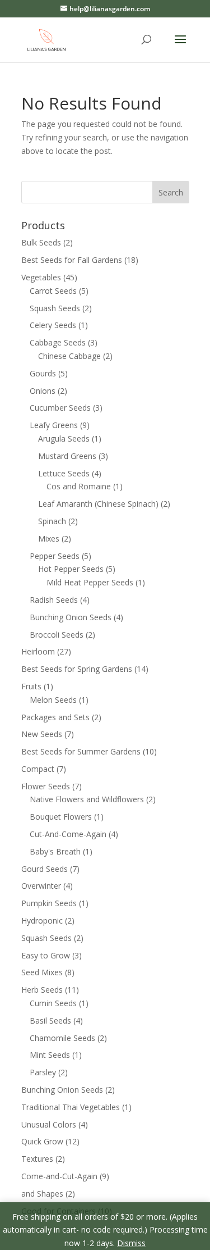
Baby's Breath (55, 851)
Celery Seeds (53, 325)
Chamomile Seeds (62, 1038)
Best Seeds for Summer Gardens (81, 751)
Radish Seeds (54, 599)
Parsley (43, 1072)
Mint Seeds (50, 1054)
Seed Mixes (42, 972)
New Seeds (41, 734)
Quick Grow (42, 1141)
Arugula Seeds (64, 438)
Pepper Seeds (55, 556)
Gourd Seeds (44, 868)
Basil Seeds (50, 1020)
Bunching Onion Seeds (70, 617)
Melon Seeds (53, 699)
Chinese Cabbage (69, 356)
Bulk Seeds (41, 242)
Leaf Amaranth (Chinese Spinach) (98, 503)
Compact (37, 768)
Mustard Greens (67, 456)
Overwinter (41, 885)
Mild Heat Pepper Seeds (89, 582)
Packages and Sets (55, 717)
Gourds (43, 373)
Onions (42, 390)
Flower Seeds (45, 786)
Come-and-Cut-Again (59, 1176)
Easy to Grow (45, 955)
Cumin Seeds (53, 1003)
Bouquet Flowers (61, 816)
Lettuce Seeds (64, 473)
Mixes (48, 538)
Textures (37, 1158)
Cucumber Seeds (60, 407)
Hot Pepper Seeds (71, 568)
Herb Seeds (42, 989)
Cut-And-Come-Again (68, 834)
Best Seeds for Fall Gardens (71, 259)
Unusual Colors (48, 1124)
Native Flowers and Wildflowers (87, 799)
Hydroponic (42, 920)
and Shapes (42, 1193)
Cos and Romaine (78, 486)
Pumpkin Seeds (49, 903)
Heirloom (38, 651)
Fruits (31, 686)
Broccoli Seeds (56, 634)
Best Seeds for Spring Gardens (76, 668)
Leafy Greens (54, 425)
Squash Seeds (55, 308)
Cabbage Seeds (58, 342)
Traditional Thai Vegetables (70, 1107)
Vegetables (41, 277)
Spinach (52, 521)
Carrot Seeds (53, 290)
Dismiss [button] (131, 1243)
